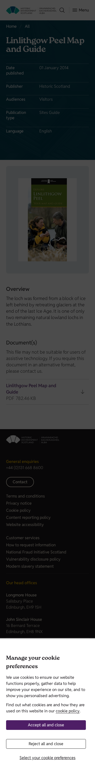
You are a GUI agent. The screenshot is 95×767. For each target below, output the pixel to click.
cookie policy (68, 711)
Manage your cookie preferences (33, 662)
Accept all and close (46, 725)
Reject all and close (46, 743)
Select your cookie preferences (47, 757)
